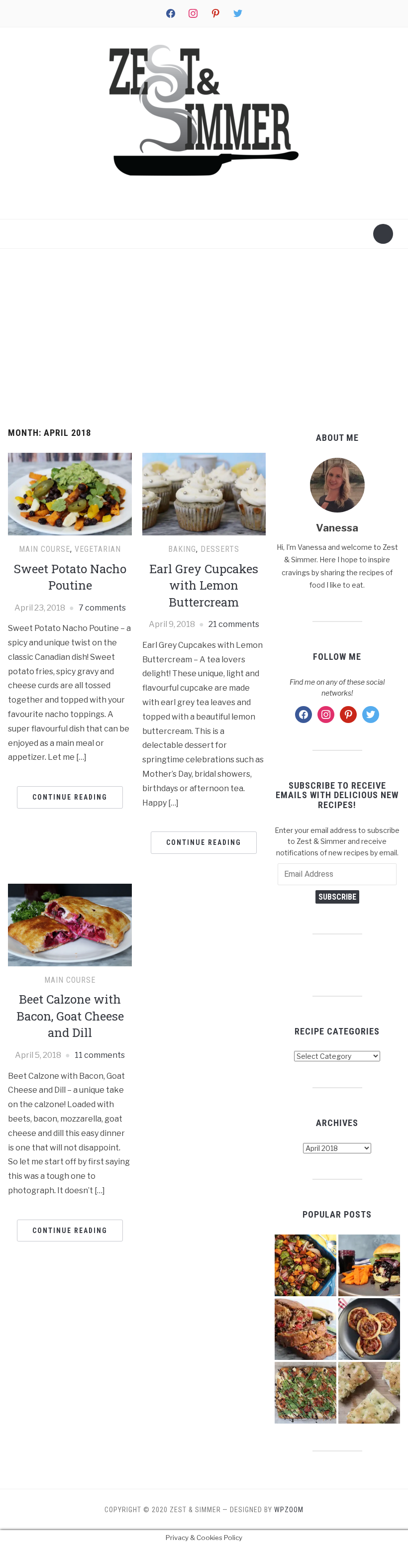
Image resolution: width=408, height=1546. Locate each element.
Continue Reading (69, 797)
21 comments (233, 624)
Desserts (220, 549)
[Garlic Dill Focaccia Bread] (369, 1393)
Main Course (44, 549)
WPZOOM (289, 1510)
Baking (182, 549)
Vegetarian (98, 549)
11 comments (100, 1055)
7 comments (102, 608)
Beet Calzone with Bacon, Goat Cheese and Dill (70, 1015)
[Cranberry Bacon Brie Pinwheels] (369, 1329)
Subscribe (337, 897)
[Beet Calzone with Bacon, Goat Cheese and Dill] (70, 924)
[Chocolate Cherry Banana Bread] (305, 1329)
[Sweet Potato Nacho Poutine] (70, 493)
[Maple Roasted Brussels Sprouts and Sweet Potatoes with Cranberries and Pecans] (305, 1265)
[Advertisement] (204, 338)
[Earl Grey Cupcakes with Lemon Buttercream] (204, 493)
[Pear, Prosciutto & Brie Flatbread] (305, 1393)
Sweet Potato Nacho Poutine (70, 577)
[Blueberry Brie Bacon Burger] (369, 1265)
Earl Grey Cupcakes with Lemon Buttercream (203, 585)
